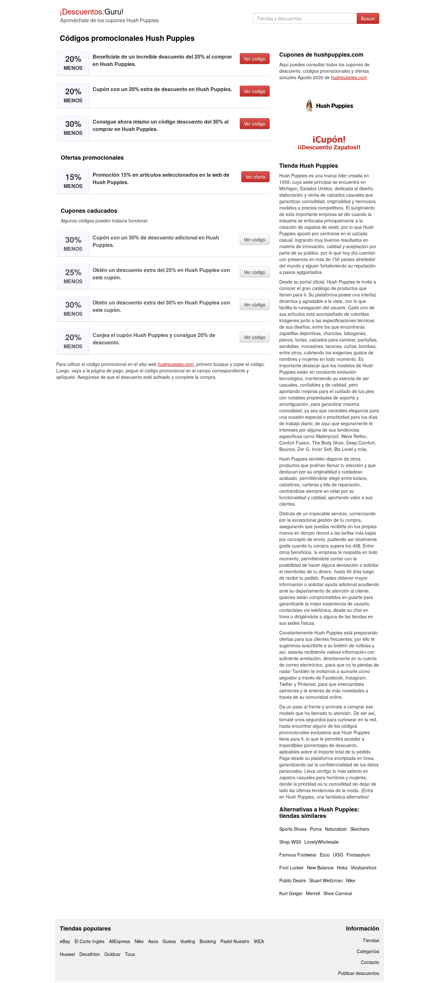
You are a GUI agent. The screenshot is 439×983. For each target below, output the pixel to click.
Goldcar (112, 954)
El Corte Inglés (89, 941)
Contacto (370, 962)
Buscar (368, 18)
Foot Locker (291, 867)
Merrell (313, 893)
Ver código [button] (254, 58)
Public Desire (292, 880)
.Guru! (92, 11)
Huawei (67, 954)
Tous (130, 954)
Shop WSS (290, 841)
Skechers (359, 829)
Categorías (368, 951)
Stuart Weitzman (326, 880)
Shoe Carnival (337, 893)
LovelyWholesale (321, 841)
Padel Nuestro (234, 941)
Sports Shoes (293, 829)
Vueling (187, 941)
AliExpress (119, 941)
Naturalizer (336, 829)
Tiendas (371, 940)
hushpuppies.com (176, 364)
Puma (316, 829)
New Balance (320, 867)
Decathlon (89, 954)
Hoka (342, 867)
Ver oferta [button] (255, 176)
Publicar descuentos (358, 973)
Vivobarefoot (363, 867)
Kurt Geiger (291, 893)
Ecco (325, 854)
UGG (338, 854)
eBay (65, 941)
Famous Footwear (298, 854)
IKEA (259, 941)
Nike (350, 880)
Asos (153, 941)
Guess (169, 941)
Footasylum (358, 854)
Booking (208, 941)
